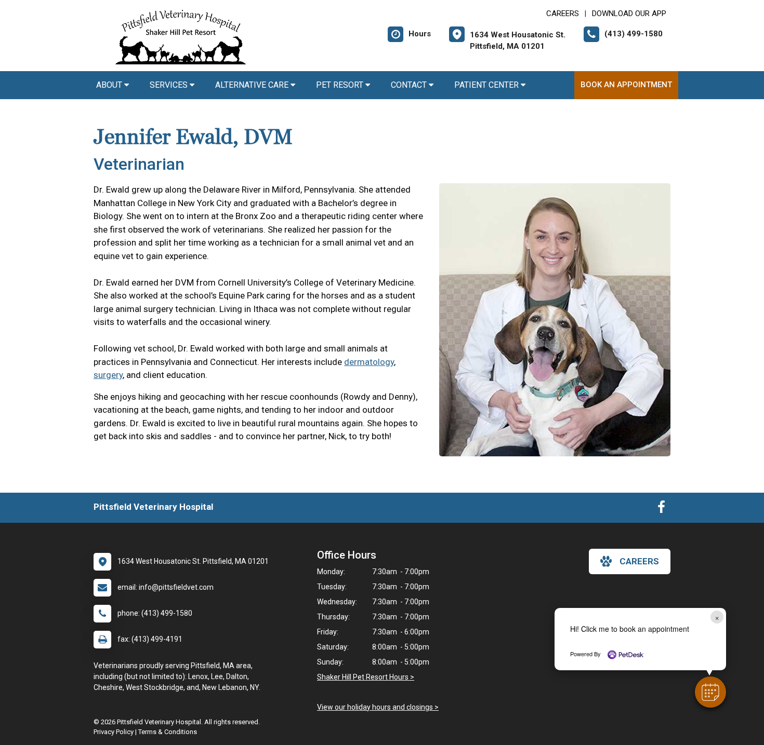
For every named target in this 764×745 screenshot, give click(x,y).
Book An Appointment (626, 84)
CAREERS (562, 13)
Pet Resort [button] (340, 85)
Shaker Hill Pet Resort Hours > (365, 677)
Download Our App (629, 13)
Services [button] (170, 85)
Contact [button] (410, 85)
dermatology (369, 362)
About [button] (110, 85)
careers (639, 561)
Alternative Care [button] (253, 85)
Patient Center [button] (487, 85)
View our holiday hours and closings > (378, 707)
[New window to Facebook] (661, 509)
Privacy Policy (114, 732)
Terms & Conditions (167, 732)
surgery (108, 375)
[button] (710, 692)
